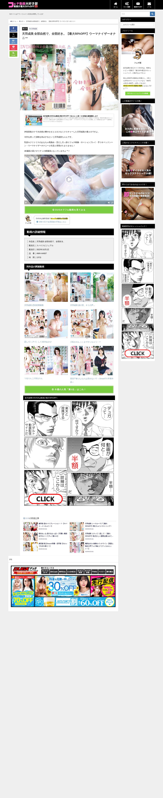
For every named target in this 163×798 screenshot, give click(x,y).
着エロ (25, 28)
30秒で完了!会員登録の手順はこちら (52, 222)
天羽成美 (34, 28)
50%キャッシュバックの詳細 (137, 93)
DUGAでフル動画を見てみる (69, 210)
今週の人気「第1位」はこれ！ (70, 389)
